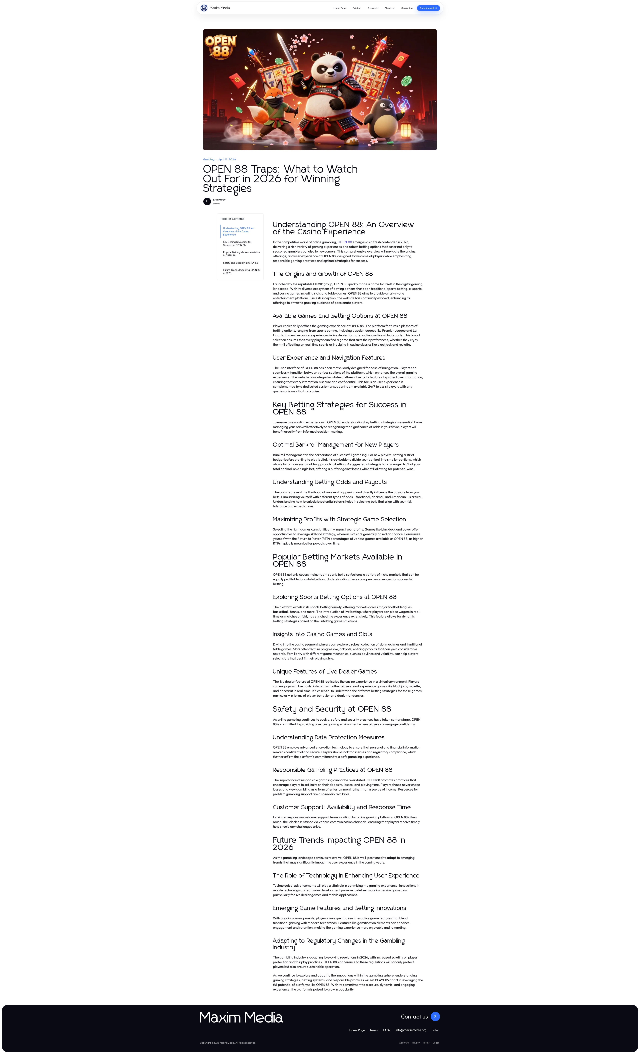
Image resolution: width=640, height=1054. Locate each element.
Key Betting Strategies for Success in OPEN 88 (237, 243)
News (374, 1030)
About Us (404, 1042)
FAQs (386, 1030)
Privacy (416, 1042)
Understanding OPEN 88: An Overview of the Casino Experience (238, 231)
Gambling (209, 159)
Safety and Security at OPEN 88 (240, 262)
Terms (426, 1042)
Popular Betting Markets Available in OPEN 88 (241, 254)
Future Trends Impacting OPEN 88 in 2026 (241, 271)
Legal (436, 1042)
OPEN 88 (345, 242)
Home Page (357, 1030)
